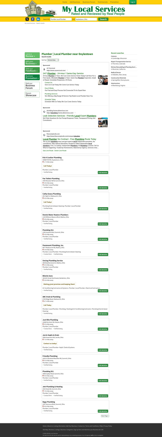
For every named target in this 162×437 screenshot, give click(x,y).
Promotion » (32, 77)
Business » (31, 62)
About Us (50, 426)
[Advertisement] (81, 38)
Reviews (51, 430)
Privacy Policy (108, 426)
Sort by (44, 60)
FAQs (101, 426)
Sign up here (77, 430)
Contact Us (81, 426)
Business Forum (30, 86)
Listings (57, 430)
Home (44, 426)
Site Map (45, 430)
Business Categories (67, 430)
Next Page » (105, 416)
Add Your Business (71, 426)
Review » (30, 55)
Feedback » (31, 69)
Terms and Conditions (92, 426)
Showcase (31, 94)
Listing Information (59, 426)
